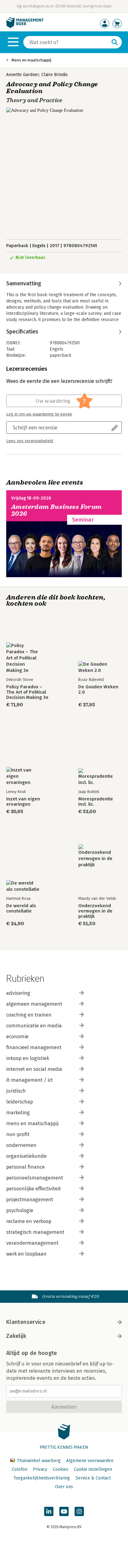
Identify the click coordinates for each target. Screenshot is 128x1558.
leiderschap (19, 1102)
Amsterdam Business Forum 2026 (56, 510)
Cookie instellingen (93, 1469)
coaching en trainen (29, 1015)
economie (17, 1036)
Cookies (60, 1469)
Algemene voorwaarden (89, 1460)
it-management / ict (29, 1080)
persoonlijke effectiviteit (33, 1189)
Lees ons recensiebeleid (29, 440)
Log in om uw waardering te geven (39, 414)
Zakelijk (16, 1336)
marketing (18, 1113)
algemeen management (34, 1004)
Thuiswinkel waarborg (39, 1460)
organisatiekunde (26, 1156)
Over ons (64, 1486)
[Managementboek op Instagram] (79, 1511)
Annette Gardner (22, 74)
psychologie (19, 1210)
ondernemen (21, 1145)
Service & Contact (93, 1478)
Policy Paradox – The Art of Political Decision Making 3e (27, 692)
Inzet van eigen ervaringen (23, 801)
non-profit (18, 1134)
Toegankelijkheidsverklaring (41, 1478)
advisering (18, 993)
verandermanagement (32, 1243)
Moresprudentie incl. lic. (95, 801)
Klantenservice (25, 1322)
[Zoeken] (114, 42)
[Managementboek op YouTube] (64, 1511)
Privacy (40, 1469)
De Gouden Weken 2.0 (98, 689)
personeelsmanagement (34, 1178)
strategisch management (35, 1232)
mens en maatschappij (32, 1123)
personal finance (25, 1167)
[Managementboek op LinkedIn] (48, 1511)
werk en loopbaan (26, 1254)
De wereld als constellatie (21, 908)
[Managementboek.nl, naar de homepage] (24, 26)
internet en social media (34, 1069)
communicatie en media (34, 1026)
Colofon (19, 1469)
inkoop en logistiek (27, 1058)
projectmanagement (29, 1199)
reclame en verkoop (28, 1221)
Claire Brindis (54, 74)
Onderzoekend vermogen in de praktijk (95, 911)
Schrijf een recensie (35, 427)
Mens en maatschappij (31, 60)
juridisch (16, 1091)
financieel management (34, 1047)
